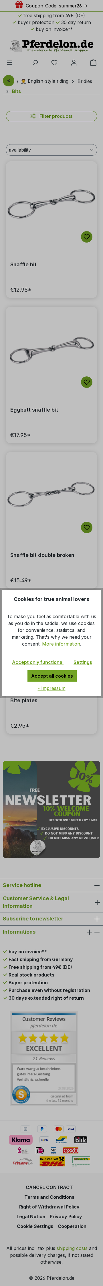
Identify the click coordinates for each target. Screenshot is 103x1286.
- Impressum (52, 688)
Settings (83, 662)
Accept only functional (38, 662)
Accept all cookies (52, 676)
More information (61, 644)
